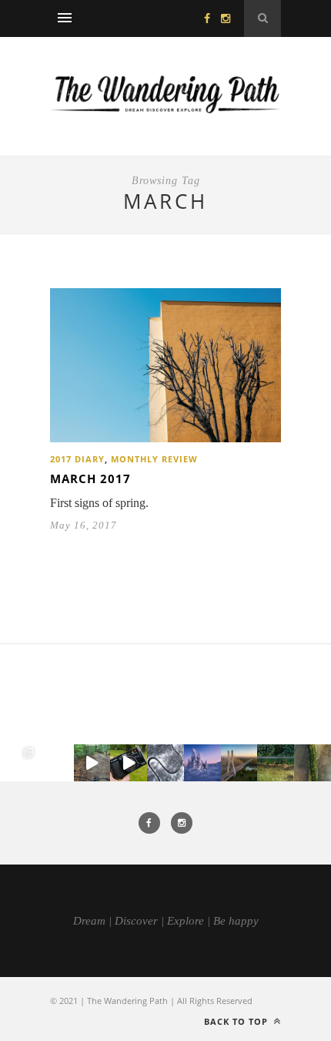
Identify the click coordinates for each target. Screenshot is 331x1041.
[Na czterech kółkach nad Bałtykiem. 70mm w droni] (55, 762)
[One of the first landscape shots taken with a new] (202, 762)
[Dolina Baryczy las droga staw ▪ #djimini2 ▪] (275, 762)
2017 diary (77, 459)
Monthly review (154, 459)
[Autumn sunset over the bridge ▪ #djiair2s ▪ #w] (239, 762)
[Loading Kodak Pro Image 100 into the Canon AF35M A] (128, 762)
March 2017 (90, 478)
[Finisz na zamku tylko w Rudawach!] (92, 762)
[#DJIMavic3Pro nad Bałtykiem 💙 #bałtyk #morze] (18, 762)
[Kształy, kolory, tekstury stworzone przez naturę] (312, 762)
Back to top (237, 1021)
